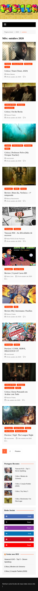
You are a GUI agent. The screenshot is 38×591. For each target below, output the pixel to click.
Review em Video (21, 431)
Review (23, 189)
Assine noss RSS (12, 554)
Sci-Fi (7, 67)
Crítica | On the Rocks (13, 112)
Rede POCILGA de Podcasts (15, 238)
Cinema (7, 64)
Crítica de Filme (17, 64)
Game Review (19, 269)
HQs (16, 307)
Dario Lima (9, 276)
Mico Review (9, 431)
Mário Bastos (10, 74)
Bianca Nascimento (12, 198)
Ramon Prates (11, 115)
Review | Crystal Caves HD (15, 273)
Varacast (17, 229)
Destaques (28, 64)
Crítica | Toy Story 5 (21, 491)
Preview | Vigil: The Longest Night (18, 435)
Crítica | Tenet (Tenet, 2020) (16, 71)
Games (17, 344)
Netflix (7, 148)
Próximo (17, 451)
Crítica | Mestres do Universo (14, 566)
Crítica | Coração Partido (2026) (15, 571)
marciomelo (10, 158)
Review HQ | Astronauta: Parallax (18, 311)
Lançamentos (9, 108)
